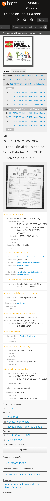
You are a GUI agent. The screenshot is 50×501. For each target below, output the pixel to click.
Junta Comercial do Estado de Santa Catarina (21, 486)
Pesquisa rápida (18, 71)
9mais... (10, 88)
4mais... (10, 129)
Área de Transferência (17, 20)
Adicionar (9, 408)
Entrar (41, 20)
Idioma (24, 20)
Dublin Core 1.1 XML (18, 435)
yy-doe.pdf (21, 303)
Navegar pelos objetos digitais (24, 426)
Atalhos (31, 20)
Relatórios (12, 416)
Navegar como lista (17, 421)
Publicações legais (27, 336)
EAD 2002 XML (14, 440)
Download (26, 450)
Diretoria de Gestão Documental (30, 257)
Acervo (6, 71)
